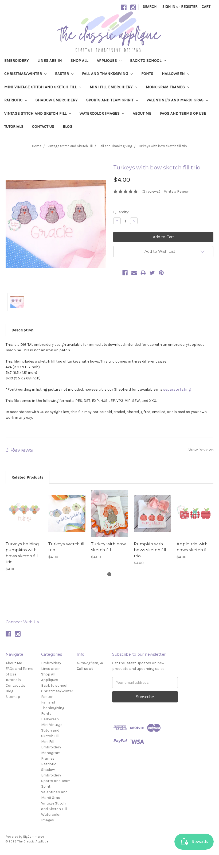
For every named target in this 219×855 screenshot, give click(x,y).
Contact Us (43, 126)
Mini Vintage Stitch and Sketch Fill (41, 86)
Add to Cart (24, 518)
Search (150, 6)
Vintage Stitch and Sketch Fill (36, 113)
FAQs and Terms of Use (183, 113)
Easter (62, 73)
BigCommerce (33, 836)
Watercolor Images (100, 113)
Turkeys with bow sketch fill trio (162, 146)
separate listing (177, 389)
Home (36, 146)
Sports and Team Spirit (110, 100)
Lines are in (49, 60)
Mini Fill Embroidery (112, 86)
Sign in (168, 6)
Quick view (24, 509)
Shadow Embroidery (57, 100)
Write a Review (176, 191)
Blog (67, 126)
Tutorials (14, 126)
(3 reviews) (151, 191)
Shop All (79, 60)
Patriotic (14, 100)
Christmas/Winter (23, 73)
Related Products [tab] (27, 477)
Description (22, 330)
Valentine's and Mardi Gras (176, 100)
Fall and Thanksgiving (105, 73)
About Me (142, 113)
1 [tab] (109, 574)
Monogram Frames (166, 86)
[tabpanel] (24, 530)
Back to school (146, 60)
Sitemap (13, 696)
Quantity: (121, 212)
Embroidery (16, 60)
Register (189, 6)
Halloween (174, 73)
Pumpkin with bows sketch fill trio (150, 549)
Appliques (107, 60)
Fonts (147, 73)
